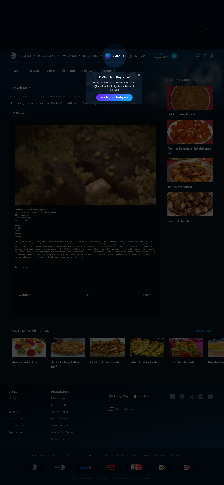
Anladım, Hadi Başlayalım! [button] (114, 97)
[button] (139, 75)
